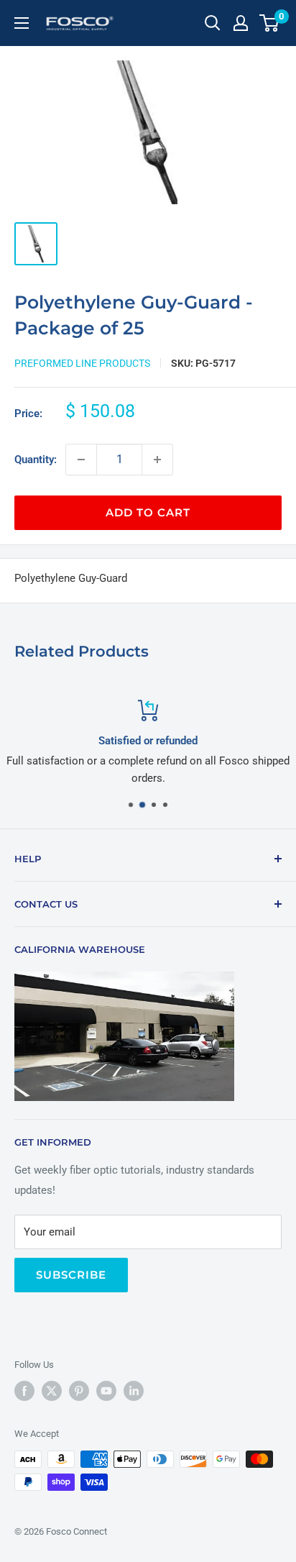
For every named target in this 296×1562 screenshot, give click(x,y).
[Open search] (213, 23)
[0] (270, 23)
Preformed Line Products (82, 363)
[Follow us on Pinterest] (79, 1391)
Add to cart (148, 512)
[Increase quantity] (157, 459)
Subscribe (71, 1275)
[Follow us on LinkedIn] (134, 1391)
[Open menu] (21, 23)
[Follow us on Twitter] (52, 1391)
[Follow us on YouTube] (106, 1391)
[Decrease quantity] (81, 459)
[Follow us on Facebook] (24, 1391)
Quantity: (35, 459)
